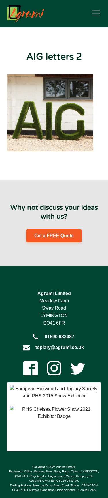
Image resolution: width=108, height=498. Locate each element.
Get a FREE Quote (54, 235)
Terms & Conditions (41, 489)
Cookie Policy (87, 489)
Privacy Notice (66, 489)
